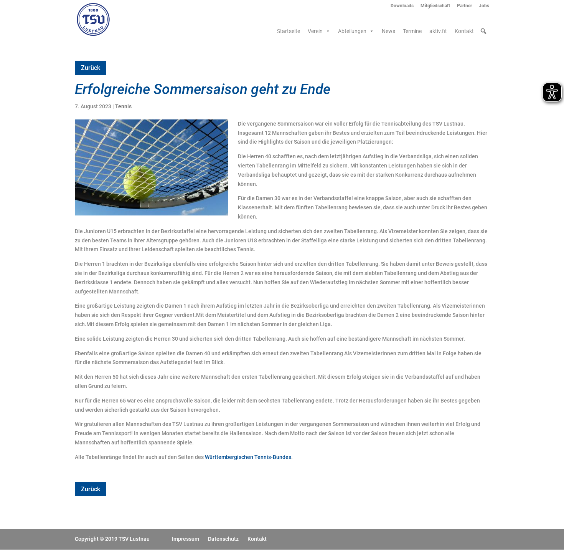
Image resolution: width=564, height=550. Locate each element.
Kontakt (464, 31)
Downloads (402, 5)
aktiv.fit (438, 31)
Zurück (90, 67)
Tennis (123, 106)
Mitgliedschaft (435, 5)
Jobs (484, 5)
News (388, 31)
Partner (464, 5)
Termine (412, 31)
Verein (315, 31)
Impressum (185, 539)
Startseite (288, 31)
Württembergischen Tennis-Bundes (248, 457)
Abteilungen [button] (352, 31)
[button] (483, 31)
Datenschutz (223, 539)
